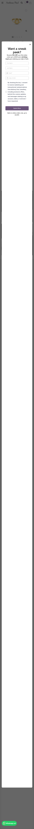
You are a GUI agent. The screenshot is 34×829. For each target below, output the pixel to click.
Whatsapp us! (11, 823)
